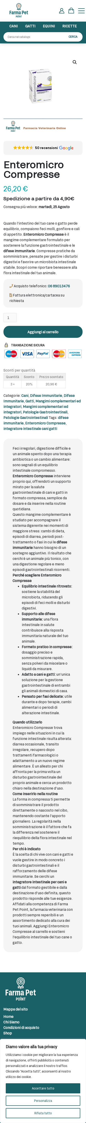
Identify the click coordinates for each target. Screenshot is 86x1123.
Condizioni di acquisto (21, 1027)
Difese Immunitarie (46, 395)
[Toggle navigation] (81, 11)
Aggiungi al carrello (43, 332)
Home (8, 1016)
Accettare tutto (43, 1088)
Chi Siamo (11, 1022)
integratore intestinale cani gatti (30, 428)
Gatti (30, 26)
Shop (7, 1033)
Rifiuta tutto (43, 1113)
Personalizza (43, 1101)
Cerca (73, 36)
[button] (75, 62)
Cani (13, 26)
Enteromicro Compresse (45, 423)
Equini (49, 26)
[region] (43, 1081)
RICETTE (69, 26)
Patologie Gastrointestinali (45, 412)
